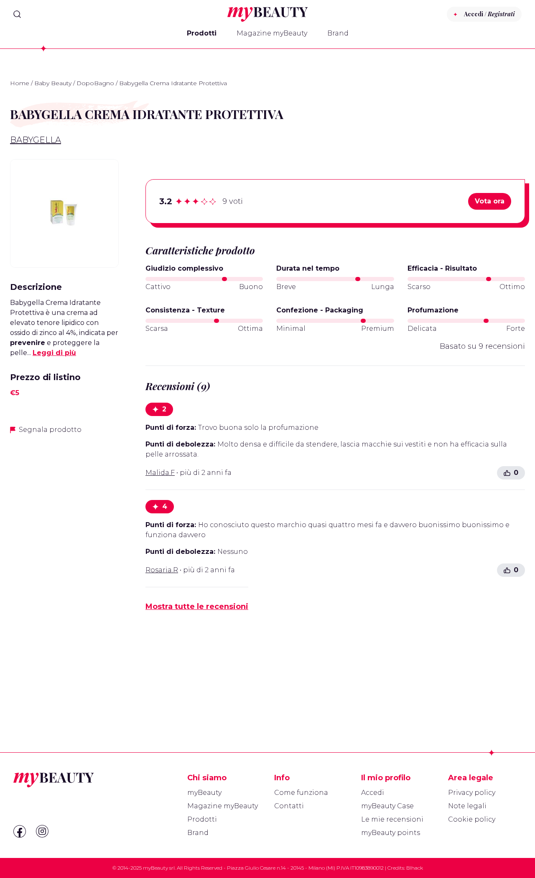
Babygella (35, 140)
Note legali (467, 806)
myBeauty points (390, 833)
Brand (338, 33)
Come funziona (301, 793)
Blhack (414, 868)
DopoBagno (95, 83)
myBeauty (204, 793)
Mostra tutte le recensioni (196, 606)
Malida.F (160, 473)
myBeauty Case (387, 806)
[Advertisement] (64, 573)
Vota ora (489, 201)
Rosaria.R (161, 570)
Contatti (289, 806)
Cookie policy (471, 819)
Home (19, 83)
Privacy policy (471, 793)
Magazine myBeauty (272, 33)
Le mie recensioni (392, 819)
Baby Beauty (52, 83)
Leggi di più (54, 353)
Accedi (372, 793)
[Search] (17, 14)
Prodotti (202, 33)
